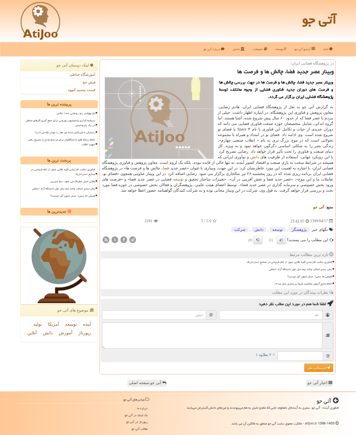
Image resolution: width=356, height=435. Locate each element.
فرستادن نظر (317, 368)
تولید (37, 324)
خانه (326, 49)
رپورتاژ (84, 332)
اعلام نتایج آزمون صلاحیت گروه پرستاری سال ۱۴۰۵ (303, 283)
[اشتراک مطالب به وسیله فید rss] (106, 239)
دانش (237, 49)
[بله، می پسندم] (281, 240)
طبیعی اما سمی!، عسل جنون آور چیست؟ (309, 276)
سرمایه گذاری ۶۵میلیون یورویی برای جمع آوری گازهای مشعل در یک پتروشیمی (60, 123)
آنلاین (32, 332)
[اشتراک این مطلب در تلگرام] (133, 239)
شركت (240, 230)
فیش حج (89, 82)
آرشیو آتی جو (303, 49)
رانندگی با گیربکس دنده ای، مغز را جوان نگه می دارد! (65, 132)
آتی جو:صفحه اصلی (145, 383)
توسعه (280, 49)
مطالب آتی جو (140, 429)
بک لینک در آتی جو (136, 415)
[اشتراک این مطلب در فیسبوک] (124, 239)
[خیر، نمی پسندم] (257, 240)
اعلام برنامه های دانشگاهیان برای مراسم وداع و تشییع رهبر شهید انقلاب (61, 142)
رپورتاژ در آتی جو (137, 422)
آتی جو (319, 19)
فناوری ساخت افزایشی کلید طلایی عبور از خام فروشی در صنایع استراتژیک (289, 262)
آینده (87, 324)
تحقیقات (258, 49)
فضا (166, 168)
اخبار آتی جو (317, 383)
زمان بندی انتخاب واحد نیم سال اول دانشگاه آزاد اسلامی (300, 269)
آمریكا (53, 324)
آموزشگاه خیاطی (82, 74)
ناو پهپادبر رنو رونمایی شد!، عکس (76, 113)
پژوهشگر (299, 230)
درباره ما (142, 408)
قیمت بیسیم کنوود (81, 90)
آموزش (65, 332)
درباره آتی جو (212, 49)
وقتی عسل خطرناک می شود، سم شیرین (72, 181)
